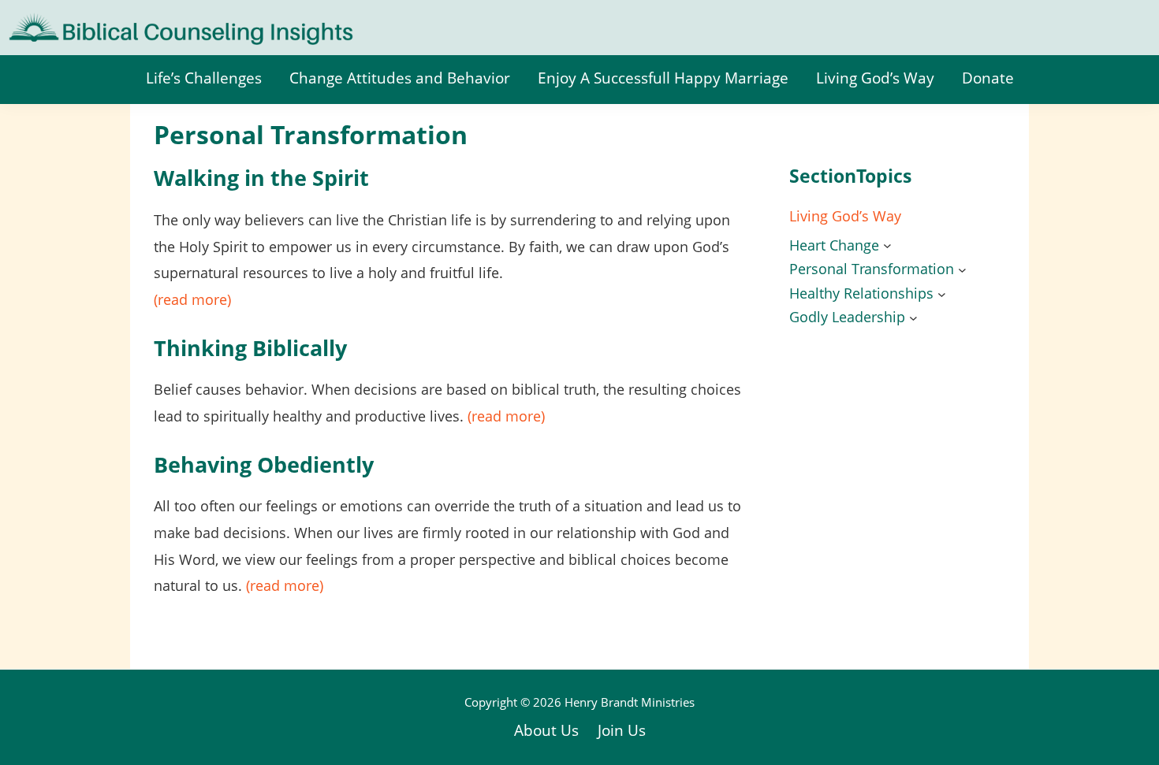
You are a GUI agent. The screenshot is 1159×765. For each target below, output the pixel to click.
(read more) (192, 299)
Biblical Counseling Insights (111, 24)
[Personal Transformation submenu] (962, 270)
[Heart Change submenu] (887, 245)
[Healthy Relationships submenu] (941, 293)
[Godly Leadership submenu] (913, 318)
